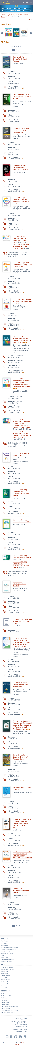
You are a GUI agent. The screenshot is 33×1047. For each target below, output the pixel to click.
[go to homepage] (7, 2)
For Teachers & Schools (8, 996)
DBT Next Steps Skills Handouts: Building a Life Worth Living (22, 246)
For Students (5, 998)
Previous (10, 50)
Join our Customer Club (8, 1012)
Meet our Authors (6, 961)
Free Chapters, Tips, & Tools (9, 1010)
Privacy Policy (5, 979)
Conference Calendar (7, 959)
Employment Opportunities (9, 947)
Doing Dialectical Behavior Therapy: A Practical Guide (20, 757)
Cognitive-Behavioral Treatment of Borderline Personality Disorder (22, 167)
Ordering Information (7, 967)
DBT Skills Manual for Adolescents (21, 454)
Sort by (16, 47)
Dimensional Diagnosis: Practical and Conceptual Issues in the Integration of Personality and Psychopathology (22, 725)
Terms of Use (5, 984)
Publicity (3, 955)
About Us (4, 943)
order (5, 72)
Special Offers (5, 1008)
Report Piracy (5, 957)
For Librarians (5, 1004)
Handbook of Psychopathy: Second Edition (21, 891)
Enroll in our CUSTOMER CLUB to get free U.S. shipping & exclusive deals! (16, 9)
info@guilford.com (21, 1026)
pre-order (5, 356)
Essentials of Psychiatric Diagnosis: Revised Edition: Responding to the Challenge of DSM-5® (22, 823)
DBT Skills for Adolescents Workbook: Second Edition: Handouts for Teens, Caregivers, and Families (22, 382)
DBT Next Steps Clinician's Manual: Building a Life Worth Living (21, 200)
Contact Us (4, 945)
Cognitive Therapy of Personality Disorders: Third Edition (21, 130)
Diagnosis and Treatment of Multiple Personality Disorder (22, 621)
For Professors (5, 994)
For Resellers (5, 1002)
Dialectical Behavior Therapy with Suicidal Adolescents (21, 685)
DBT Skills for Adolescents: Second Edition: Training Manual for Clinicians (22, 339)
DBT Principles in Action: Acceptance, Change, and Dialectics (22, 301)
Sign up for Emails (6, 951)
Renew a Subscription (7, 969)
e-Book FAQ (4, 971)
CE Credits (4, 977)
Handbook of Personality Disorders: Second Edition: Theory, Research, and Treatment (22, 855)
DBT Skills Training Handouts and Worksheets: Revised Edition (21, 492)
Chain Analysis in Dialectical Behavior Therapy (20, 59)
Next (23, 50)
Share (30, 19)
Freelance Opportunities (8, 949)
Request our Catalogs (7, 953)
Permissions (4, 973)
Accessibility (5, 988)
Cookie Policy (5, 982)
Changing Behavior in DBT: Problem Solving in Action (22, 96)
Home (3, 15)
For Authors (4, 1000)
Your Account (5, 941)
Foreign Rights (5, 975)
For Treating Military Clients (10, 1006)
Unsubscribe (4, 986)
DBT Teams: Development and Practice (19, 584)
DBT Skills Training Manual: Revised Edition (22, 521)
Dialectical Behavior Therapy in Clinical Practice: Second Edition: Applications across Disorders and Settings (22, 642)
